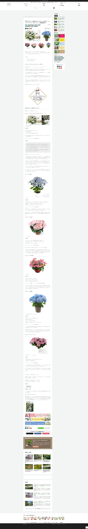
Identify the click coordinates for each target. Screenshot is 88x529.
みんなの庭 (48, 2)
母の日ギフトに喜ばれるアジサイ (31, 60)
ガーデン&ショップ (44, 2)
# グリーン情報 (36, 26)
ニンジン (61, 56)
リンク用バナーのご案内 (54, 522)
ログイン (62, 2)
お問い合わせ (49, 522)
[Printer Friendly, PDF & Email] (41, 428)
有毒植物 (58, 56)
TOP (23, 16)
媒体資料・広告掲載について (34, 522)
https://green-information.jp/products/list (30, 394)
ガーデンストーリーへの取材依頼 (43, 522)
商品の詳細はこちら (35, 446)
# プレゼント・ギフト (27, 26)
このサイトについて (27, 522)
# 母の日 (32, 26)
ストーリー (56, 2)
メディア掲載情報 (61, 522)
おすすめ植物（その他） (30, 16)
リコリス (56, 56)
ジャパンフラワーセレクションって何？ (31, 59)
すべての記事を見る (38, 508)
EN (64, 2)
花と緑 (31, 2)
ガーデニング (34, 2)
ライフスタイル (39, 2)
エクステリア (52, 2)
